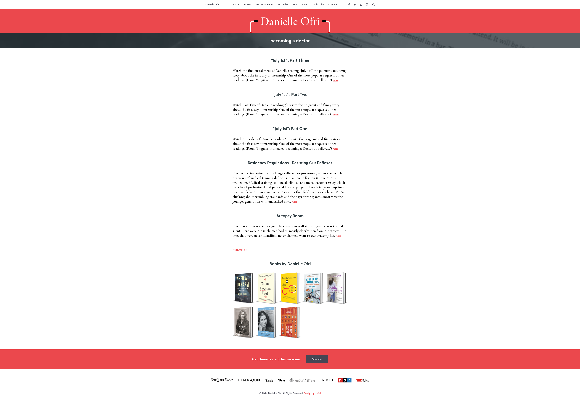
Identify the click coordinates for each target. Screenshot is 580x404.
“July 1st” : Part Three (290, 60)
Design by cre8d (312, 393)
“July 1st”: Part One (290, 128)
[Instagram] (361, 4)
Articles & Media (264, 4)
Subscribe (318, 4)
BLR (295, 4)
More (335, 80)
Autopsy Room (290, 215)
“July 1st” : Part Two (290, 94)
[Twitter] (354, 4)
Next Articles (239, 249)
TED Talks (283, 4)
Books (247, 4)
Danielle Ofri (212, 4)
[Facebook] (349, 4)
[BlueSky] (367, 4)
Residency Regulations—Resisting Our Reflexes (290, 162)
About (236, 4)
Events (305, 4)
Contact (332, 4)
